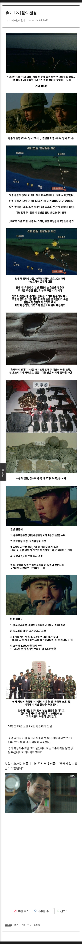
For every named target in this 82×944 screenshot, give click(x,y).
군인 (23, 925)
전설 (29, 925)
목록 (3, 472)
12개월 (37, 925)
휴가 (16, 925)
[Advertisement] (41, 863)
